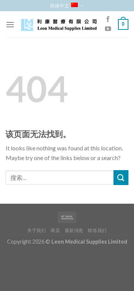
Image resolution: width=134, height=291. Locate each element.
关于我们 (36, 230)
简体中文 (59, 6)
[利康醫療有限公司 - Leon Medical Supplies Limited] (58, 24)
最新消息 (74, 230)
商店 (55, 230)
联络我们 (97, 230)
